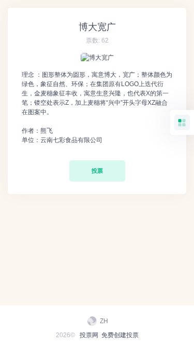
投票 (97, 171)
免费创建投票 (120, 335)
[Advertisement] (97, 233)
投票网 (89, 335)
